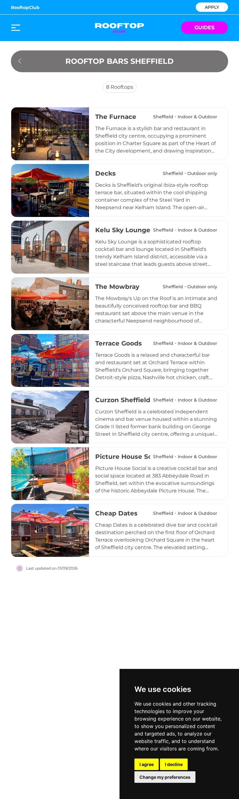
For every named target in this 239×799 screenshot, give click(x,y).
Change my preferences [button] (164, 777)
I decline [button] (174, 764)
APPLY (212, 6)
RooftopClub (25, 7)
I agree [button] (146, 764)
